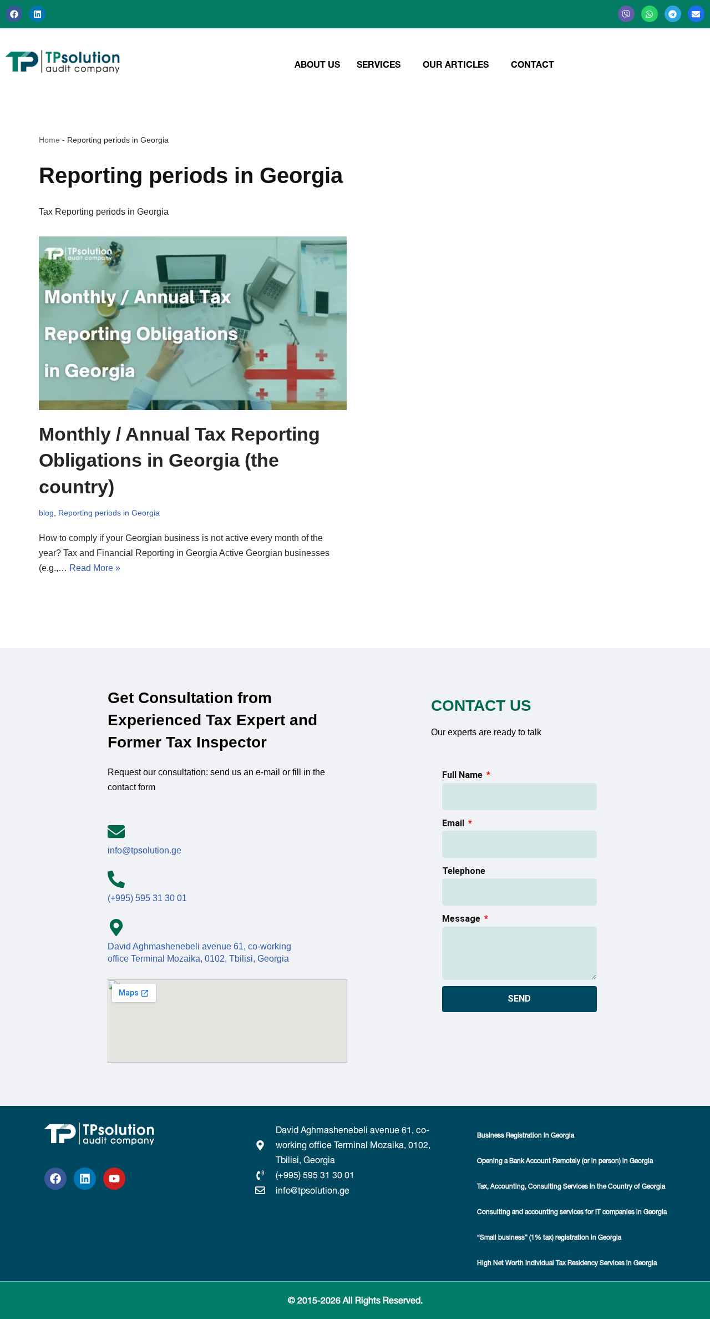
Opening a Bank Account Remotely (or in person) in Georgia (565, 1160)
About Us (317, 64)
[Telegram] (673, 14)
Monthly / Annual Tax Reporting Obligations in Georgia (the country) (179, 460)
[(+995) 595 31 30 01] (116, 879)
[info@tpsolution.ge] (116, 831)
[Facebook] (14, 14)
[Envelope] (696, 14)
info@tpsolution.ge (144, 850)
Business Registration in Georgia (525, 1135)
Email (454, 823)
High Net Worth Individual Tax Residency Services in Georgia (567, 1263)
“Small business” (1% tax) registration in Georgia (549, 1237)
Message (462, 918)
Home (49, 139)
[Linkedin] (37, 14)
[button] (381, 64)
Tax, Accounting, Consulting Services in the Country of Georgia (571, 1186)
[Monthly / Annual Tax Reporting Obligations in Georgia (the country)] (193, 323)
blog (46, 512)
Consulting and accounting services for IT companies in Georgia (572, 1211)
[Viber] (626, 14)
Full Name (463, 775)
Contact (532, 64)
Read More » (94, 568)
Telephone (463, 871)
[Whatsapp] (649, 14)
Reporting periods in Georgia (109, 512)
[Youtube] (114, 1179)
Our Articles (456, 64)
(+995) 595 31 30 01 (147, 898)
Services (378, 64)
